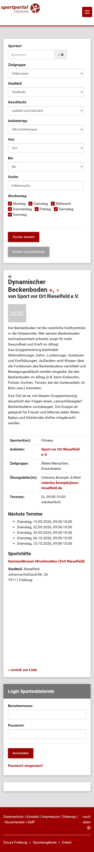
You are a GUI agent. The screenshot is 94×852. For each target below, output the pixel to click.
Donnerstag (22, 209)
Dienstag (41, 203)
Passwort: (16, 725)
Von (11, 139)
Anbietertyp (17, 121)
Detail (66, 842)
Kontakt (32, 816)
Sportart (14, 46)
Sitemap (69, 816)
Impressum (51, 816)
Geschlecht (17, 102)
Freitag (45, 209)
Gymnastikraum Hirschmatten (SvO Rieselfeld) (46, 561)
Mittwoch (63, 203)
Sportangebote (45, 842)
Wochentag (17, 196)
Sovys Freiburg (15, 842)
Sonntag (20, 214)
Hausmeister (14, 822)
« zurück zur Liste (22, 670)
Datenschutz (13, 816)
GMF (31, 822)
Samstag (66, 209)
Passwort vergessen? (25, 765)
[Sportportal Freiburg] (20, 8)
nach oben (87, 819)
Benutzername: (20, 706)
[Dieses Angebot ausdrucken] (10, 276)
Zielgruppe (17, 65)
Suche (13, 177)
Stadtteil (15, 83)
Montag (19, 203)
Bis (10, 158)
